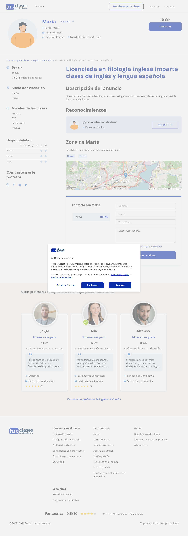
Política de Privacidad (61, 277)
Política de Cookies (120, 274)
